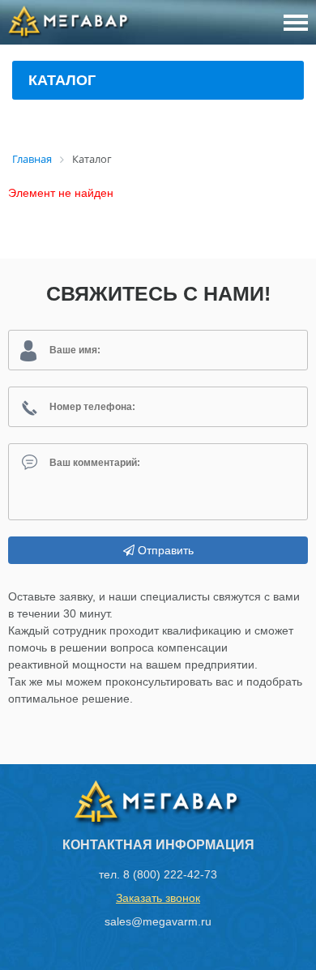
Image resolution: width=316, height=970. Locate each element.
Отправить (164, 550)
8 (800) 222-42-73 (170, 874)
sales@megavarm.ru (158, 921)
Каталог (62, 80)
